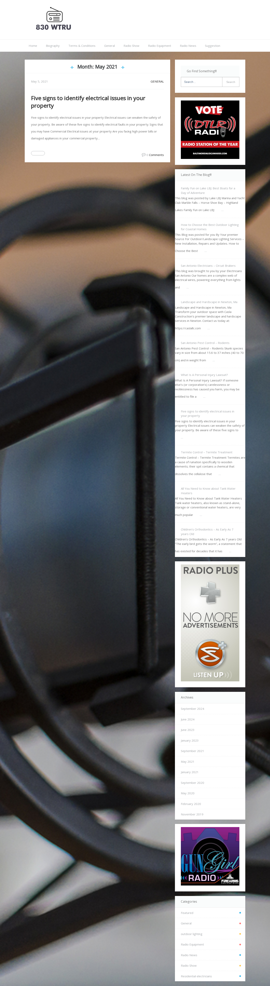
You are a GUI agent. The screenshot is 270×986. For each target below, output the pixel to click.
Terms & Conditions (81, 46)
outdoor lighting (191, 934)
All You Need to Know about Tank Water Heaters (208, 490)
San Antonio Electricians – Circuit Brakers (208, 266)
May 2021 (187, 761)
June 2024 (187, 719)
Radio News (188, 46)
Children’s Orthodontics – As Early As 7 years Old (207, 531)
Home (33, 46)
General (109, 46)
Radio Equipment (159, 46)
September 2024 (192, 709)
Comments (156, 155)
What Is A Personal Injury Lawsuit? (204, 375)
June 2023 (187, 730)
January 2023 (190, 740)
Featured (187, 913)
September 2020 (192, 783)
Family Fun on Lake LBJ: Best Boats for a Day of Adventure (208, 190)
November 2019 (192, 814)
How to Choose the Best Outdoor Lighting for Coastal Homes (210, 227)
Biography (53, 46)
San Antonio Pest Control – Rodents (205, 343)
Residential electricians (196, 976)
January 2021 (190, 772)
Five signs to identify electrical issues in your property (207, 413)
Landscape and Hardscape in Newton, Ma (209, 302)
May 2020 (187, 793)
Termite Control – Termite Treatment (206, 452)
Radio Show (131, 46)
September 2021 (192, 751)
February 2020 (191, 804)
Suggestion (212, 46)
